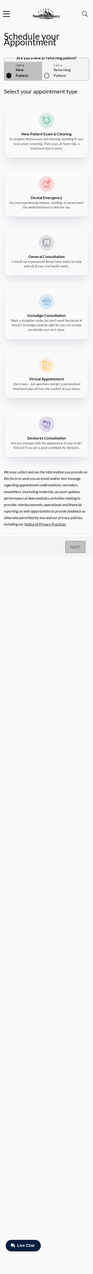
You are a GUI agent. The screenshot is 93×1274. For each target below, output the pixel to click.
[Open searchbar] (85, 14)
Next (75, 547)
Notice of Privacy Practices (45, 524)
